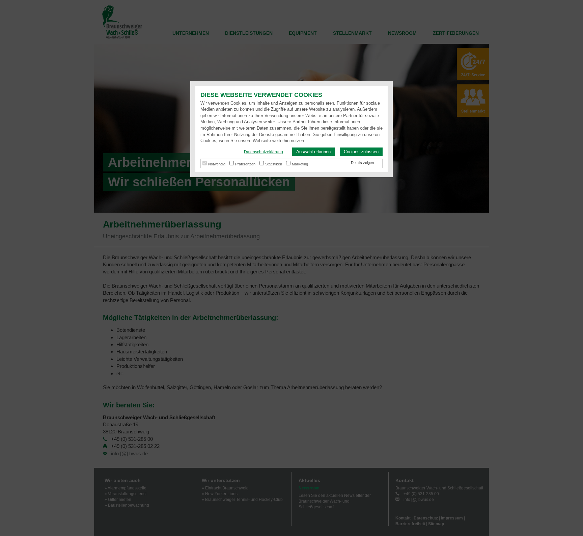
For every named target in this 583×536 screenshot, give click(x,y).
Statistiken (273, 164)
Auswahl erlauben (313, 151)
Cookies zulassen (361, 151)
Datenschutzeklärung (263, 152)
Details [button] (357, 163)
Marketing (300, 164)
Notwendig (216, 164)
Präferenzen (245, 164)
